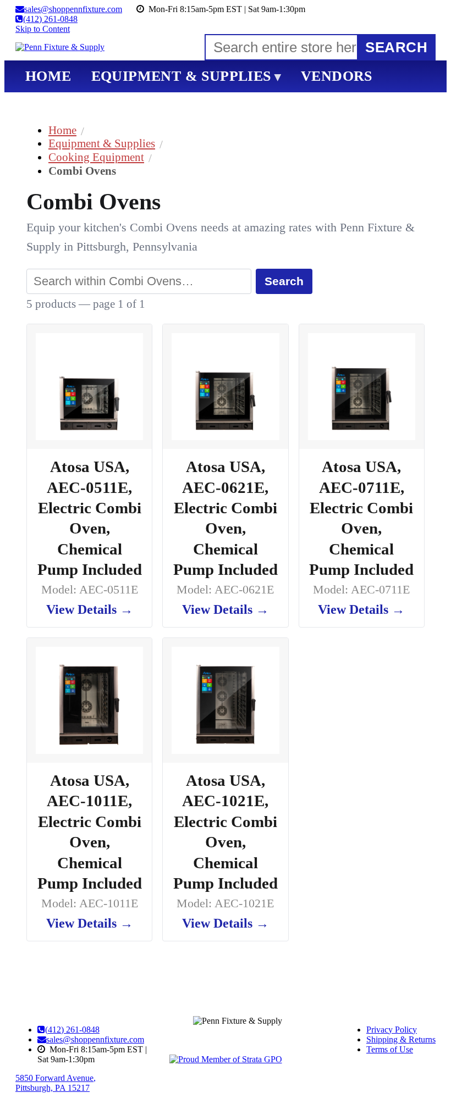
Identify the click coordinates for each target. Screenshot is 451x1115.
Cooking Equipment (96, 157)
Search (284, 281)
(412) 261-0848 (72, 1029)
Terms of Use (389, 1049)
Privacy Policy (391, 1029)
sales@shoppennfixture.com (95, 1039)
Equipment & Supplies (101, 143)
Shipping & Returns (401, 1039)
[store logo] (60, 47)
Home (62, 130)
